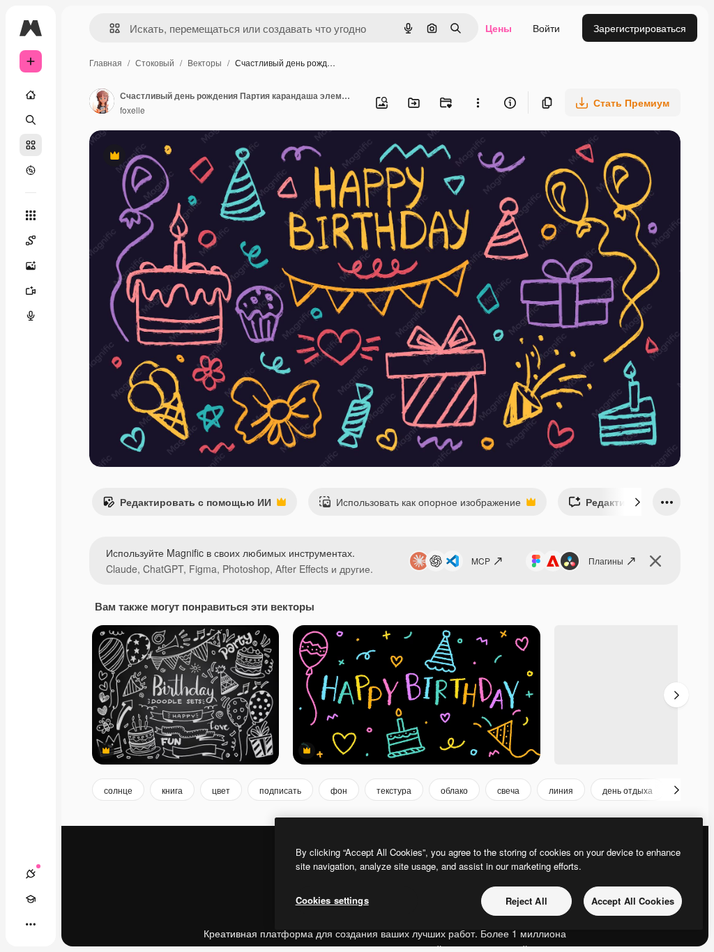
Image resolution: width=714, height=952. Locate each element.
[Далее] (637, 502)
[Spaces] (31, 240)
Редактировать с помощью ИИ (186, 505)
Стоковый (154, 62)
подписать (280, 790)
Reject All (526, 900)
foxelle (132, 110)
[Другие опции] (478, 102)
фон (339, 790)
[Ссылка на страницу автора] (101, 102)
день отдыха (627, 790)
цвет (221, 790)
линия (561, 790)
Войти (546, 28)
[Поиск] (31, 120)
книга (172, 790)
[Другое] (31, 924)
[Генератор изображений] (31, 265)
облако (454, 790)
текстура (394, 790)
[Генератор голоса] (31, 316)
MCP (480, 561)
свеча (508, 790)
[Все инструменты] (31, 215)
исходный (182, 157)
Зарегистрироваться (639, 28)
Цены (498, 28)
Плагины (605, 561)
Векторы (205, 62)
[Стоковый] (31, 145)
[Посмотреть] (31, 170)
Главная (105, 62)
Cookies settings (332, 900)
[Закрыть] (655, 561)
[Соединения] (31, 874)
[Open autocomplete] (109, 28)
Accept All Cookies (632, 900)
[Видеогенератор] (31, 290)
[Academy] (31, 899)
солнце (118, 790)
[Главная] (31, 95)
